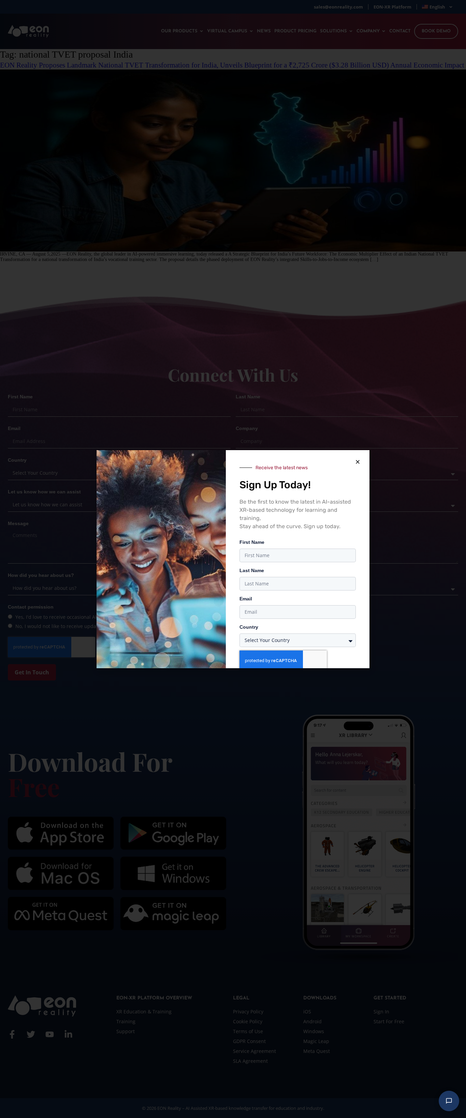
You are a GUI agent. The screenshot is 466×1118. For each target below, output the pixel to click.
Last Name (251, 570)
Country (248, 627)
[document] (233, 559)
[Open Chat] (449, 1101)
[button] (357, 462)
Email (245, 598)
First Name (251, 542)
